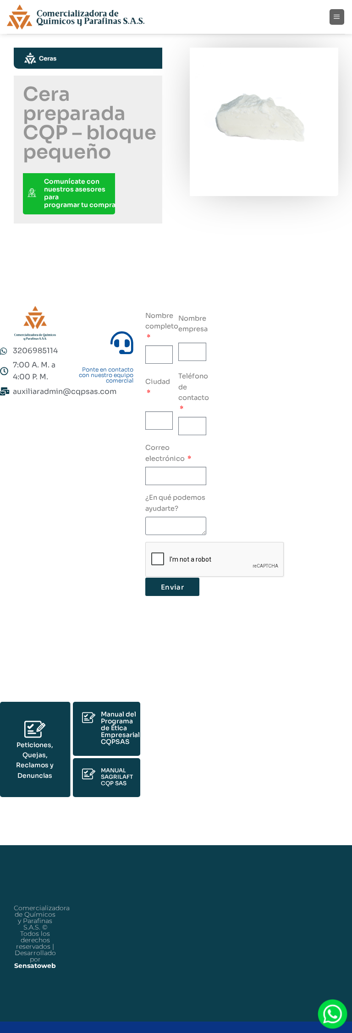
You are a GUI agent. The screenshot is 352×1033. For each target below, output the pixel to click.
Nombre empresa (193, 323)
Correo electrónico (165, 453)
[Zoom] (207, 176)
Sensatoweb (35, 966)
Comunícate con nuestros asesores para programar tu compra (80, 193)
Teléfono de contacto (193, 387)
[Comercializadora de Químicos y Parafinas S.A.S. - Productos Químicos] (75, 17)
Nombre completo (161, 321)
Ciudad (157, 381)
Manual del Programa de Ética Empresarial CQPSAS (120, 728)
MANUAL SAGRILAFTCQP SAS (117, 777)
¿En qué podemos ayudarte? (175, 503)
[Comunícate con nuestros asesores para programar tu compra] (32, 193)
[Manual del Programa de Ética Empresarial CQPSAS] (88, 717)
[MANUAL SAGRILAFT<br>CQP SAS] (88, 774)
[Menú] (337, 16)
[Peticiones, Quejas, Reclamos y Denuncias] (34, 729)
